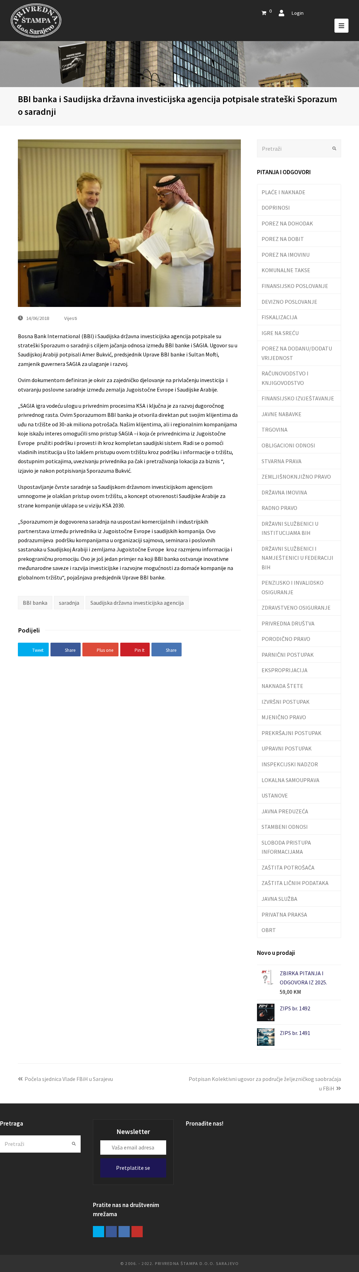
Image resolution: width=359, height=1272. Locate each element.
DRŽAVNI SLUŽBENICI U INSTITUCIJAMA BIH (290, 528)
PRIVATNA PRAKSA (284, 914)
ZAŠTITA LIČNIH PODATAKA (295, 882)
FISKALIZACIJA (279, 317)
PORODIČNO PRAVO (286, 638)
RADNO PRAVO (279, 507)
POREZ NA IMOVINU (286, 254)
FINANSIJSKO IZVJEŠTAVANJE (298, 398)
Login (297, 12)
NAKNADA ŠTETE (282, 685)
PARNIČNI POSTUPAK (288, 654)
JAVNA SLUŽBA (279, 898)
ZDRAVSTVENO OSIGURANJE (296, 607)
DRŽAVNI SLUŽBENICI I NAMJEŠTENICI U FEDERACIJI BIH (297, 558)
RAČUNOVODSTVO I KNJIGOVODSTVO (285, 378)
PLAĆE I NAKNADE (283, 192)
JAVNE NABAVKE (282, 414)
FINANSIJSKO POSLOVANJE (295, 285)
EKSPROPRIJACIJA (284, 670)
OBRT (269, 929)
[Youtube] (137, 1231)
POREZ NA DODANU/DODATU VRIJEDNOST (297, 353)
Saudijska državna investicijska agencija (137, 602)
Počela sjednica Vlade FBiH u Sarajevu (69, 1078)
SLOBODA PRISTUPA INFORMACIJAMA (286, 847)
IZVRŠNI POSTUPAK (286, 701)
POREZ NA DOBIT (283, 238)
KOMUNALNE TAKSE (286, 270)
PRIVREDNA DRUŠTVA (288, 623)
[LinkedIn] (124, 1231)
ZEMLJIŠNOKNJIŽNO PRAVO (296, 476)
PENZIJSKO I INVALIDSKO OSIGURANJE (293, 587)
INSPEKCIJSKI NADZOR (290, 764)
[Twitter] (98, 1231)
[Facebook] (111, 1231)
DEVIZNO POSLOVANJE (289, 301)
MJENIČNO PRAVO (284, 717)
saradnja (69, 602)
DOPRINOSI (276, 207)
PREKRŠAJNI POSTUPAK (291, 732)
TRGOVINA (274, 429)
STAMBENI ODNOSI (285, 826)
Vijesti (70, 318)
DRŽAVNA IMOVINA (284, 492)
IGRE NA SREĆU (280, 332)
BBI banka (35, 602)
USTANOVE (275, 795)
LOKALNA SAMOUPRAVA (290, 779)
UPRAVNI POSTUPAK (287, 748)
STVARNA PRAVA (282, 461)
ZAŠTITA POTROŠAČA (288, 867)
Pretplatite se (133, 1167)
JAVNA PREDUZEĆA (285, 811)
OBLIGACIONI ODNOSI (288, 445)
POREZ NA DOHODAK (287, 223)
